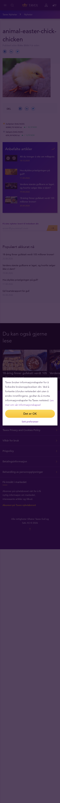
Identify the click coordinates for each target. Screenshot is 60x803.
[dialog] (30, 401)
